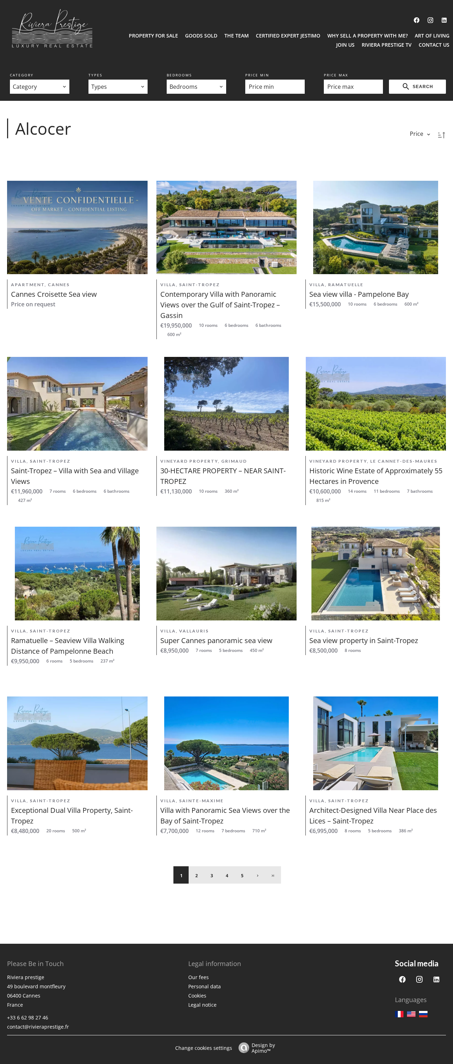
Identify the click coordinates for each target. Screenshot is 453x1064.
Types (95, 75)
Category (22, 75)
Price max (336, 75)
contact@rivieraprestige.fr (38, 1026)
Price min (257, 75)
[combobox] (39, 87)
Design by (263, 1047)
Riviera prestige (25, 977)
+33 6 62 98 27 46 (27, 1017)
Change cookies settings (203, 1048)
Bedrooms (179, 75)
